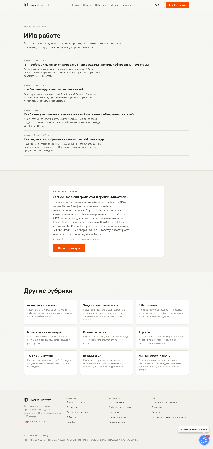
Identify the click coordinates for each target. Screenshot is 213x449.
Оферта (156, 412)
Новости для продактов (121, 417)
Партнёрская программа (165, 402)
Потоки (87, 5)
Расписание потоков (77, 412)
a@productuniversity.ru (36, 421)
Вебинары (100, 5)
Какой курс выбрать (77, 402)
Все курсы (71, 407)
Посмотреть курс (69, 248)
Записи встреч (117, 422)
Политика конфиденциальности (169, 417)
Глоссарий (114, 412)
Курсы (75, 5)
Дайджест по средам (120, 407)
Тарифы (126, 5)
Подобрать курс (177, 5)
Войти (158, 5)
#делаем (27, 60)
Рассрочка (157, 407)
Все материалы (117, 402)
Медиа (114, 5)
